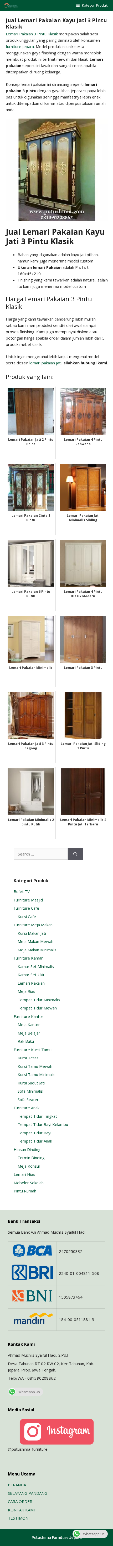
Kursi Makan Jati (32, 933)
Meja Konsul (29, 1166)
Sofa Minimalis (30, 1091)
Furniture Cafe (26, 908)
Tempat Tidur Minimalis (39, 999)
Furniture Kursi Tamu (33, 1049)
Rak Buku (26, 1041)
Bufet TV (22, 891)
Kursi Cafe (27, 916)
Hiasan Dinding (27, 1149)
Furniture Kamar (28, 958)
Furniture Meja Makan (33, 924)
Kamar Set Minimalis (36, 966)
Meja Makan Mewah (35, 941)
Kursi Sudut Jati (31, 1083)
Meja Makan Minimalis (37, 949)
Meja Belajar (29, 1033)
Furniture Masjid (28, 900)
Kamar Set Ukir (31, 974)
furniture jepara (20, 46)
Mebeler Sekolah (29, 1182)
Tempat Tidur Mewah (37, 1008)
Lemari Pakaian (31, 983)
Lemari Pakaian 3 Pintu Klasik (32, 33)
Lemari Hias (24, 1174)
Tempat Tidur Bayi (34, 1132)
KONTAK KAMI (21, 1509)
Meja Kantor (29, 1024)
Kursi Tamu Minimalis (36, 1074)
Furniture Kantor (28, 1016)
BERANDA (17, 1484)
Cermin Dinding (31, 1157)
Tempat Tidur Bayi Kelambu (43, 1124)
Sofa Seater (28, 1099)
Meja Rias (26, 991)
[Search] (75, 854)
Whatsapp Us (29, 1391)
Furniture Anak (26, 1107)
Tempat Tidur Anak (35, 1141)
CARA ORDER (20, 1501)
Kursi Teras (28, 1057)
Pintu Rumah (25, 1190)
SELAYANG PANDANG (27, 1493)
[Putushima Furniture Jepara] (11, 5)
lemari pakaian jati (45, 362)
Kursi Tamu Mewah (35, 1066)
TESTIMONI (19, 1518)
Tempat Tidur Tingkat (37, 1116)
